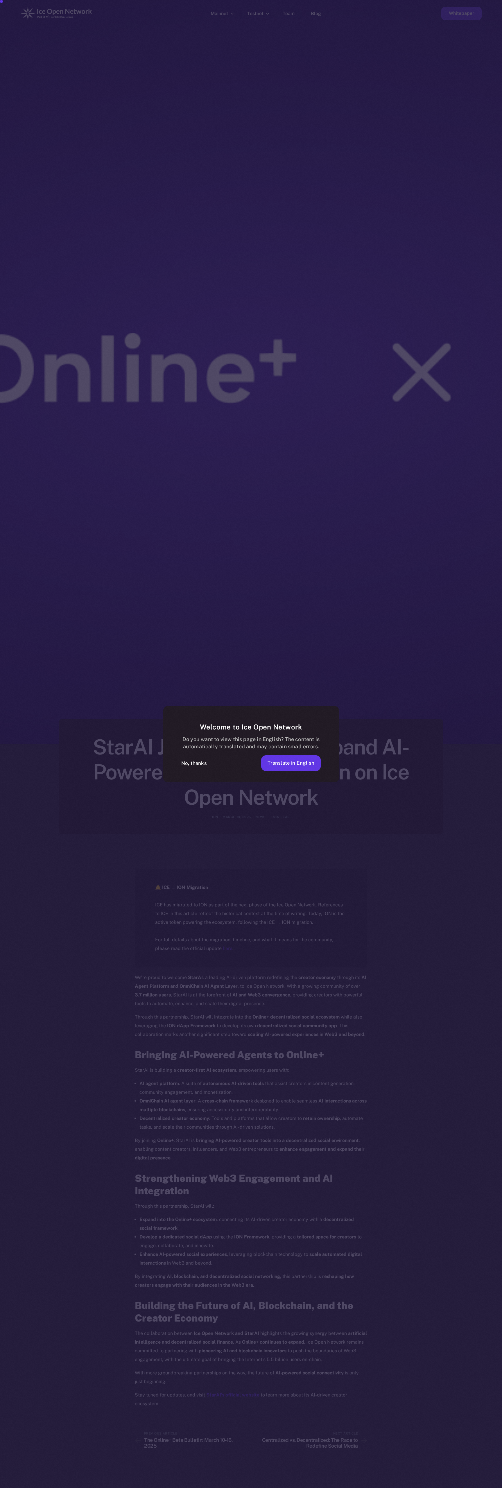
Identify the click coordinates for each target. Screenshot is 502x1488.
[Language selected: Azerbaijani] (353, 1483)
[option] (220, 1482)
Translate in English (291, 763)
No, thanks (194, 763)
